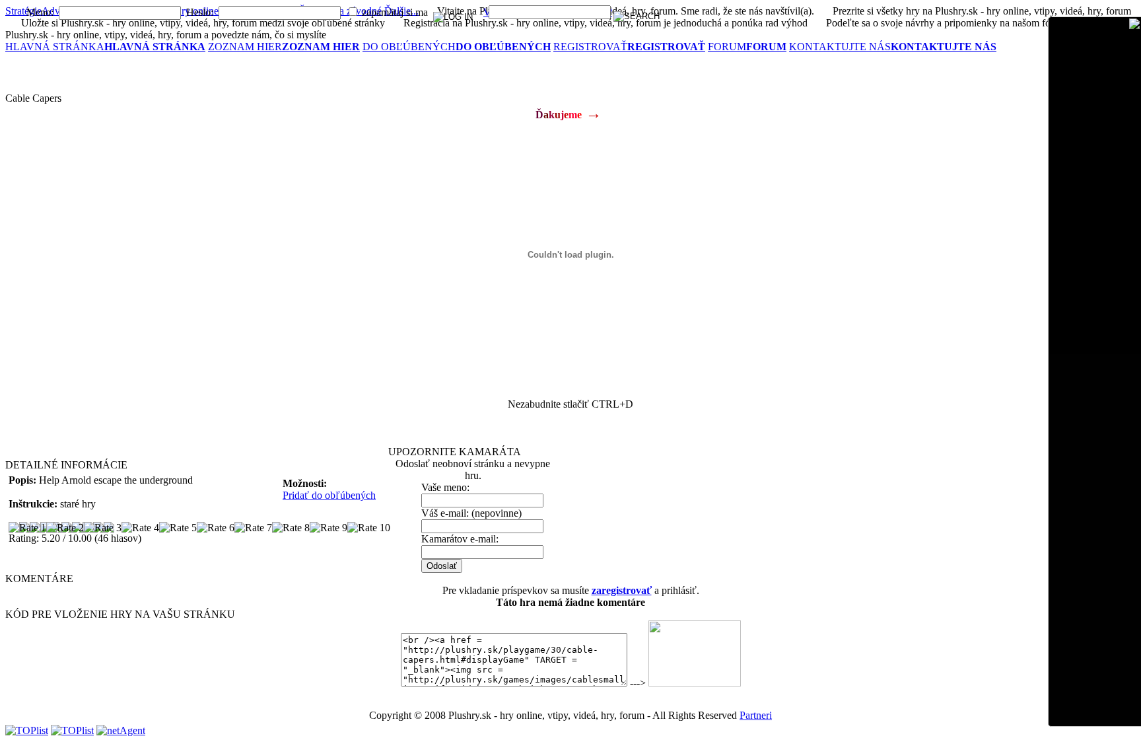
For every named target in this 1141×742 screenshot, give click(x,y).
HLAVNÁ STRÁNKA (105, 46)
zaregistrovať (622, 590)
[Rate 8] (291, 528)
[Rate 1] (27, 528)
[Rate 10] (368, 528)
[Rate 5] (178, 528)
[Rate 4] (140, 528)
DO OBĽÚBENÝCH (457, 46)
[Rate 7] (253, 528)
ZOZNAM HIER (284, 46)
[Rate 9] (328, 528)
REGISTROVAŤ (629, 46)
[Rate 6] (215, 528)
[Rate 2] (65, 528)
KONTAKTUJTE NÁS (892, 46)
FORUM (747, 46)
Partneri (756, 715)
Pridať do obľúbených (329, 495)
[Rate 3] (102, 528)
